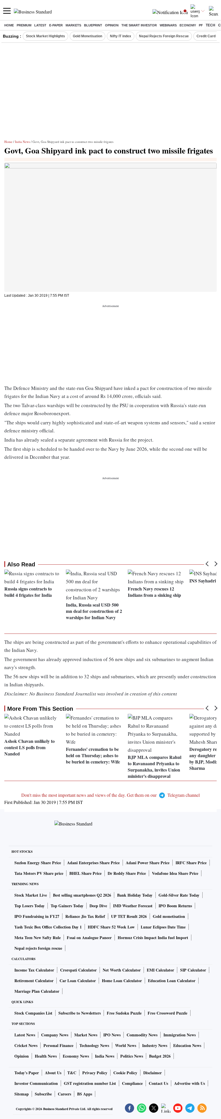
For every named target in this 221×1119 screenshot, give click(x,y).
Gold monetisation (169, 916)
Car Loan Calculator (78, 981)
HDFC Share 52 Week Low (111, 927)
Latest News (24, 1035)
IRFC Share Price (191, 863)
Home (9, 25)
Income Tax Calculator (34, 970)
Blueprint (93, 25)
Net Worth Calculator (122, 970)
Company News (54, 1035)
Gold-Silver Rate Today (179, 895)
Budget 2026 (160, 1056)
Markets (73, 25)
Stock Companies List (33, 1013)
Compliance (132, 1083)
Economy (188, 25)
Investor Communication (36, 1083)
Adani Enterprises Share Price (93, 863)
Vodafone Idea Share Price (175, 873)
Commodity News (142, 1035)
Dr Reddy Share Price (127, 873)
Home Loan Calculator (122, 981)
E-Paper (56, 25)
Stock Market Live (30, 895)
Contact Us (158, 1083)
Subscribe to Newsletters (79, 1013)
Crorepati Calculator (78, 970)
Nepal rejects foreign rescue (38, 948)
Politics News (131, 1056)
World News (125, 1045)
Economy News (76, 1056)
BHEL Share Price (85, 873)
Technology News (94, 1045)
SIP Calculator (193, 970)
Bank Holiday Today (135, 895)
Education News (187, 1045)
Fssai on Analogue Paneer (89, 938)
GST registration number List (90, 1083)
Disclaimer (152, 1073)
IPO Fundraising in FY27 (36, 916)
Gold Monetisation (87, 36)
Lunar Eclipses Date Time (163, 927)
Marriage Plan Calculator (36, 991)
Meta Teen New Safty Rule (37, 938)
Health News (46, 1056)
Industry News (154, 1045)
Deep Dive (98, 906)
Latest (40, 25)
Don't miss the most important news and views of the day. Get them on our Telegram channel (110, 795)
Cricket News (25, 1045)
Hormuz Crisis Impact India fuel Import (153, 938)
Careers (64, 1094)
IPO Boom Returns (175, 906)
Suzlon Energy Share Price (37, 863)
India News (22, 141)
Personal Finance (58, 1045)
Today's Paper (26, 1073)
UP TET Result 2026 (129, 916)
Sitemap (21, 1094)
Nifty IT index (120, 36)
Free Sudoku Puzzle (124, 1013)
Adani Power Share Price (147, 863)
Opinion (112, 25)
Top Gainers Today (67, 906)
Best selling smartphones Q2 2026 (82, 895)
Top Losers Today (29, 906)
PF (201, 25)
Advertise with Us (189, 1083)
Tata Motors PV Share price (38, 873)
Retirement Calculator (34, 981)
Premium (24, 25)
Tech (210, 25)
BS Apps (84, 1094)
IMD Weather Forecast (133, 906)
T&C (71, 1073)
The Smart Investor (139, 25)
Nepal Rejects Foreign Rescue (164, 36)
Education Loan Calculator (171, 981)
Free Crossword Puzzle (167, 1013)
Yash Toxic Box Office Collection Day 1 (48, 927)
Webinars (168, 25)
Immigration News (179, 1035)
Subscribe (43, 1094)
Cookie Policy (125, 1073)
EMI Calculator (160, 970)
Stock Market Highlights (45, 36)
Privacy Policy (94, 1073)
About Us (53, 1073)
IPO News (112, 1035)
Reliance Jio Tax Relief (85, 916)
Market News (85, 1035)
